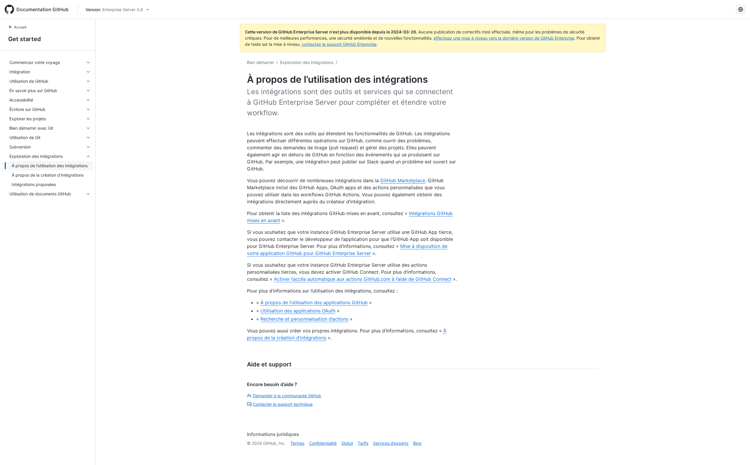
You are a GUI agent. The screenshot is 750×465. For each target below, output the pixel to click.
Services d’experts (390, 443)
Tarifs (363, 443)
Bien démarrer (260, 62)
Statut (347, 443)
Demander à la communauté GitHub (287, 395)
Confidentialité (323, 443)
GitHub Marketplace (402, 180)
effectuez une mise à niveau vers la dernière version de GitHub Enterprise (504, 37)
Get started (24, 39)
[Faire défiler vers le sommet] (737, 452)
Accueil (20, 27)
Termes (297, 443)
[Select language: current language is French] (740, 9)
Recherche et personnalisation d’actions (304, 319)
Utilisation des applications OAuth (297, 311)
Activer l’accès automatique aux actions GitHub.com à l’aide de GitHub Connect (362, 279)
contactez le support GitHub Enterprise (339, 44)
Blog (417, 443)
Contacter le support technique (283, 404)
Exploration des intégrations (306, 62)
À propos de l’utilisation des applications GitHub (314, 302)
